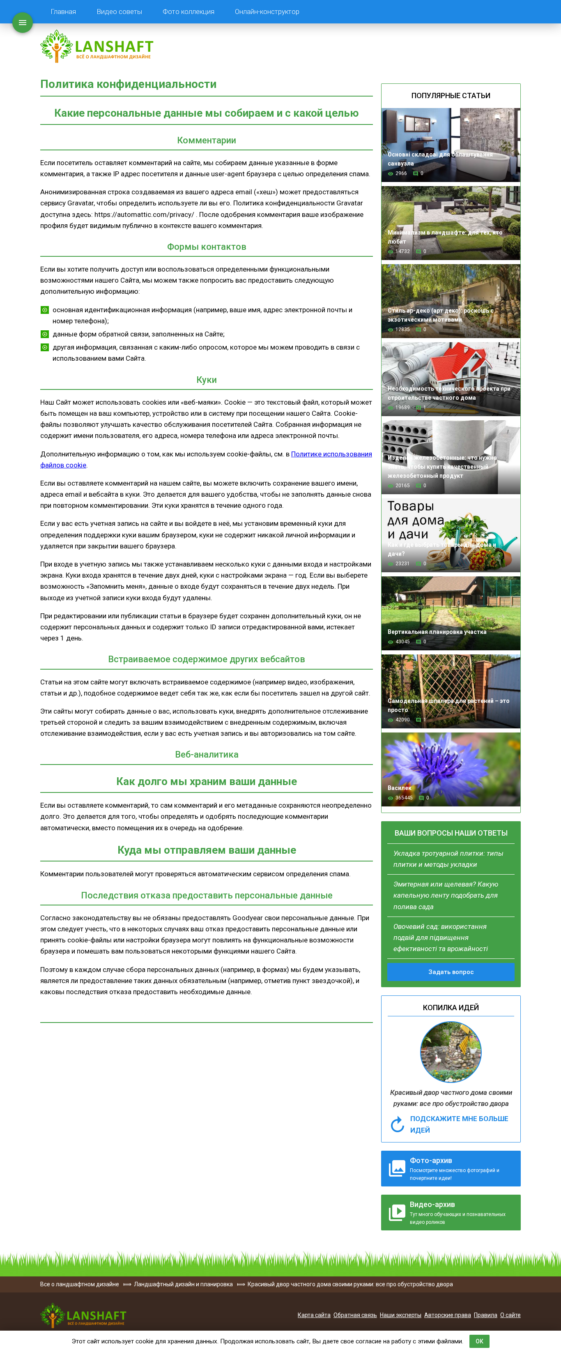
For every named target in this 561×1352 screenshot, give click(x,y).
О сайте (510, 1315)
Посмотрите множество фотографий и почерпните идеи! (454, 1168)
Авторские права (447, 1315)
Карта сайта (314, 1315)
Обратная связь (355, 1315)
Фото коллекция (188, 11)
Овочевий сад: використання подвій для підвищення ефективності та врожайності (440, 937)
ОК (479, 1341)
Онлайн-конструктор (267, 11)
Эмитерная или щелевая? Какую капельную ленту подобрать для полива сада (445, 895)
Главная (63, 11)
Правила (485, 1315)
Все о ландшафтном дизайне (97, 46)
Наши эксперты (400, 1315)
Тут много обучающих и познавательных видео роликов (458, 1212)
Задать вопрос (451, 972)
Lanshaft (83, 1315)
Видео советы (119, 11)
